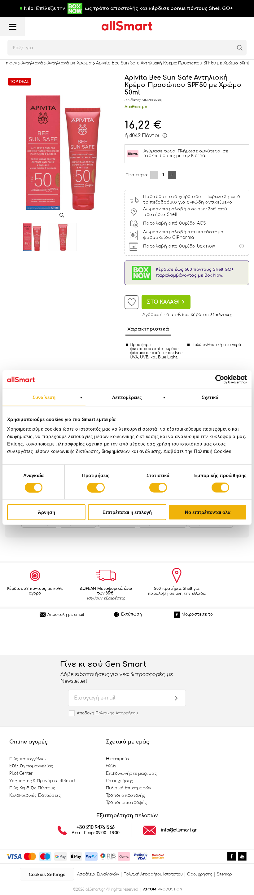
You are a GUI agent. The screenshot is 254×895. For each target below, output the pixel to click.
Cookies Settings (47, 874)
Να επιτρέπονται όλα (207, 512)
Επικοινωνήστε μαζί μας (131, 773)
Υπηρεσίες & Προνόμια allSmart (42, 781)
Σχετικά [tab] (210, 397)
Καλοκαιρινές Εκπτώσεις (35, 795)
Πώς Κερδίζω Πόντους (32, 788)
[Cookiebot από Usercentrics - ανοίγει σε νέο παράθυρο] (220, 379)
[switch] (96, 487)
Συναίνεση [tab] (44, 397)
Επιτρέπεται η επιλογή (127, 512)
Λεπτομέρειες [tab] (127, 397)
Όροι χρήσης (119, 781)
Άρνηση (46, 512)
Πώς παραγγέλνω (27, 759)
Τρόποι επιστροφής (126, 803)
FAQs (111, 766)
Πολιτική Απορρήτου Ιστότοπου (153, 874)
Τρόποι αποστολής (125, 795)
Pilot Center (21, 773)
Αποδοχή (107, 713)
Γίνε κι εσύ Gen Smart (116, 672)
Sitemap (224, 874)
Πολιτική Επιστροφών (128, 788)
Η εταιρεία (117, 759)
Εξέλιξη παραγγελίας (31, 766)
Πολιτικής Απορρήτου (116, 713)
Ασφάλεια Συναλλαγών (98, 874)
